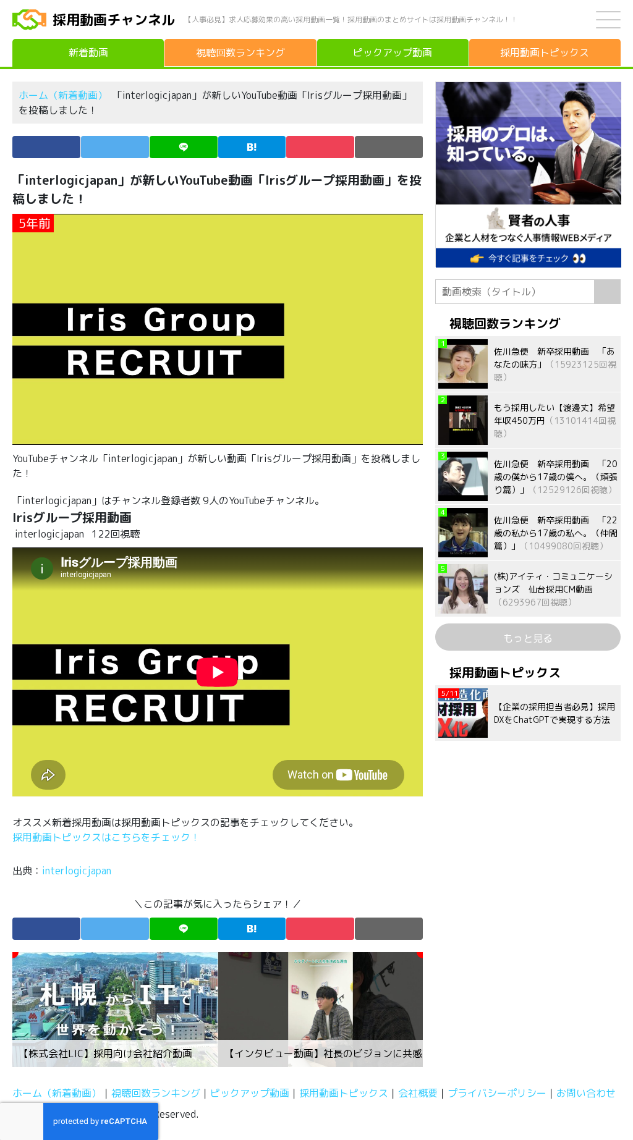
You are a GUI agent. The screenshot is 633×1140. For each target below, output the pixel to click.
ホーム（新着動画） (63, 95)
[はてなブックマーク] (252, 147)
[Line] (184, 147)
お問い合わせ (586, 1093)
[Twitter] (115, 147)
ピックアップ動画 (249, 1093)
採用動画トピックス (343, 1093)
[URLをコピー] (389, 147)
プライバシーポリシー (497, 1093)
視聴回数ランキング (155, 1093)
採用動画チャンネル (114, 19)
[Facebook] (46, 147)
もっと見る (528, 638)
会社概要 (418, 1093)
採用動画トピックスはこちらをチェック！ (107, 837)
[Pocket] (320, 147)
